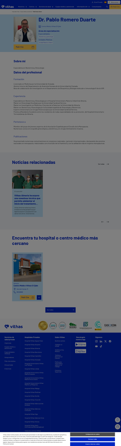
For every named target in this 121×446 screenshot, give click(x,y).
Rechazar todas (92, 439)
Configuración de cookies (93, 434)
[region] (60, 439)
